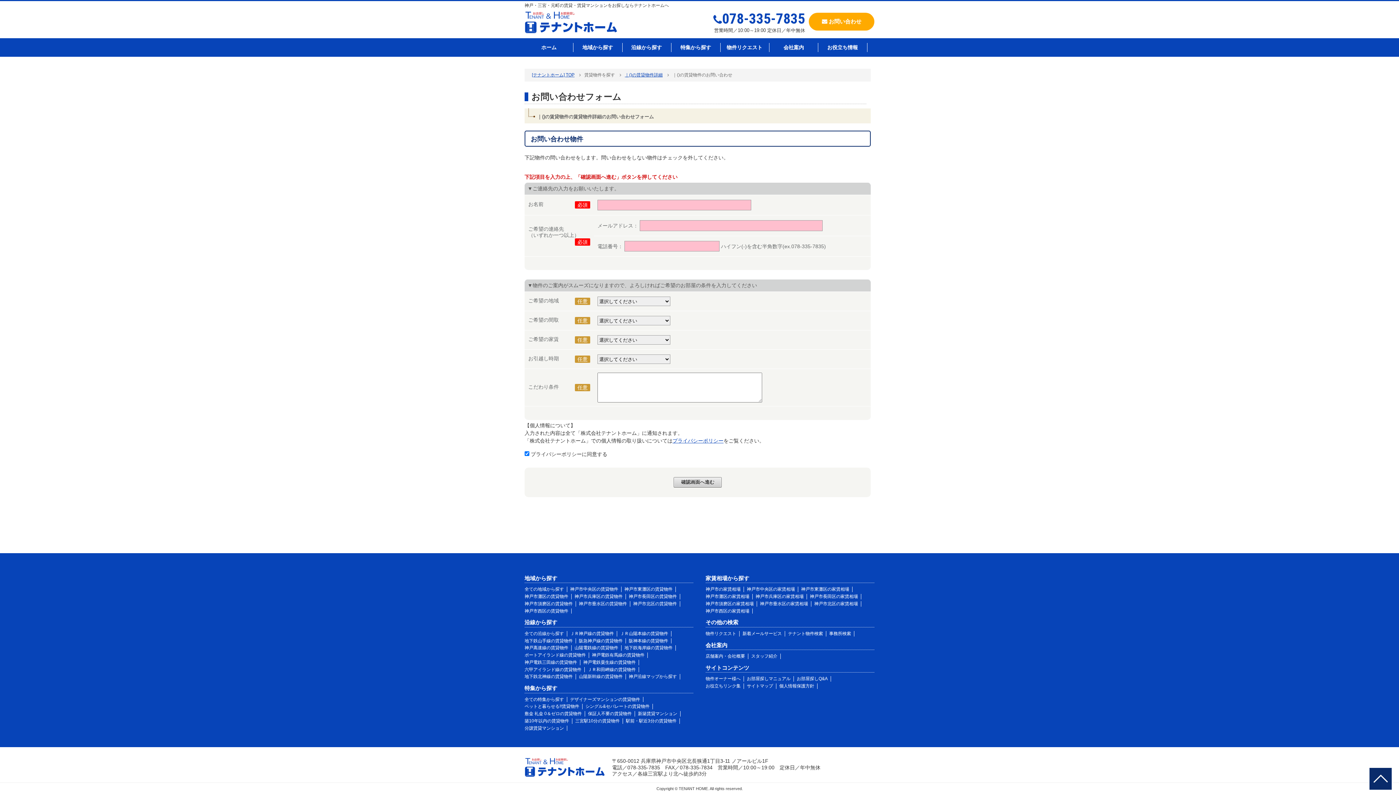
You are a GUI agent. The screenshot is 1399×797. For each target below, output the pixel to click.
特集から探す (696, 47)
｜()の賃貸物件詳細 (644, 75)
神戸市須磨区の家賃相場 (730, 603)
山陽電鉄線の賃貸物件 (596, 647)
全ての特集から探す (544, 699)
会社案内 (794, 47)
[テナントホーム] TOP (553, 75)
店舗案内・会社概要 (725, 656)
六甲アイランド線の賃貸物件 (553, 669)
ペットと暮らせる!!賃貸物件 (552, 706)
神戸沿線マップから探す (653, 676)
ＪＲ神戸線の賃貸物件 (592, 633)
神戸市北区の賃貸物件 (655, 603)
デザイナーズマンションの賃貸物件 (605, 699)
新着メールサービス (762, 633)
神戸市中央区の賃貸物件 (594, 589)
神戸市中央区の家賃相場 (771, 589)
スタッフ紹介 (764, 656)
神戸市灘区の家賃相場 (727, 596)
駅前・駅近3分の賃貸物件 (651, 720)
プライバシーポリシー (698, 441)
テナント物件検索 (805, 633)
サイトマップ (760, 686)
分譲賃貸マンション (544, 728)
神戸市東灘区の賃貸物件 (648, 589)
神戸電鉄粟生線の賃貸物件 (609, 662)
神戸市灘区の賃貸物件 (546, 596)
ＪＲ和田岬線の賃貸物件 (612, 669)
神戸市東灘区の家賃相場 (825, 589)
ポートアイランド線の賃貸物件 (555, 655)
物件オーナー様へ (723, 678)
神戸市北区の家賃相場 (836, 603)
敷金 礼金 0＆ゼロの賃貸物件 (553, 713)
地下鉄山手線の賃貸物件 (549, 640)
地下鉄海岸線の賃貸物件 (648, 647)
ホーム (549, 47)
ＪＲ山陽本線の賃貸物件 (644, 633)
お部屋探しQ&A (812, 678)
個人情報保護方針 (796, 686)
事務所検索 (840, 633)
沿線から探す (646, 47)
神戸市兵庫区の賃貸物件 (599, 596)
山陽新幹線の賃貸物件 (601, 676)
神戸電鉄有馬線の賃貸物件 (618, 655)
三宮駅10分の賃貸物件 (597, 720)
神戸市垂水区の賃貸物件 (603, 603)
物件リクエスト (745, 47)
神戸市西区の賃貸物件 (546, 611)
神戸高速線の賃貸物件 (546, 647)
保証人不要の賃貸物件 (610, 713)
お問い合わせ (844, 21)
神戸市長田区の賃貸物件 (653, 596)
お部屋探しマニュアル (769, 678)
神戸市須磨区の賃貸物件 (549, 603)
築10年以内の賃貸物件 (547, 720)
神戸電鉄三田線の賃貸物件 (551, 662)
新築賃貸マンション (657, 713)
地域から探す (598, 47)
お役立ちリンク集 (723, 686)
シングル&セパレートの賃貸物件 (617, 706)
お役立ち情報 (842, 47)
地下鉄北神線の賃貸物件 (549, 676)
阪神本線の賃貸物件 (648, 640)
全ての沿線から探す (544, 633)
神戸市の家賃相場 (723, 589)
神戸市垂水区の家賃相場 (784, 603)
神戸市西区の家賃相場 (727, 611)
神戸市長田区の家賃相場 (834, 596)
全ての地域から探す (544, 589)
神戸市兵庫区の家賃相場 (780, 596)
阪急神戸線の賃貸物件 (601, 640)
